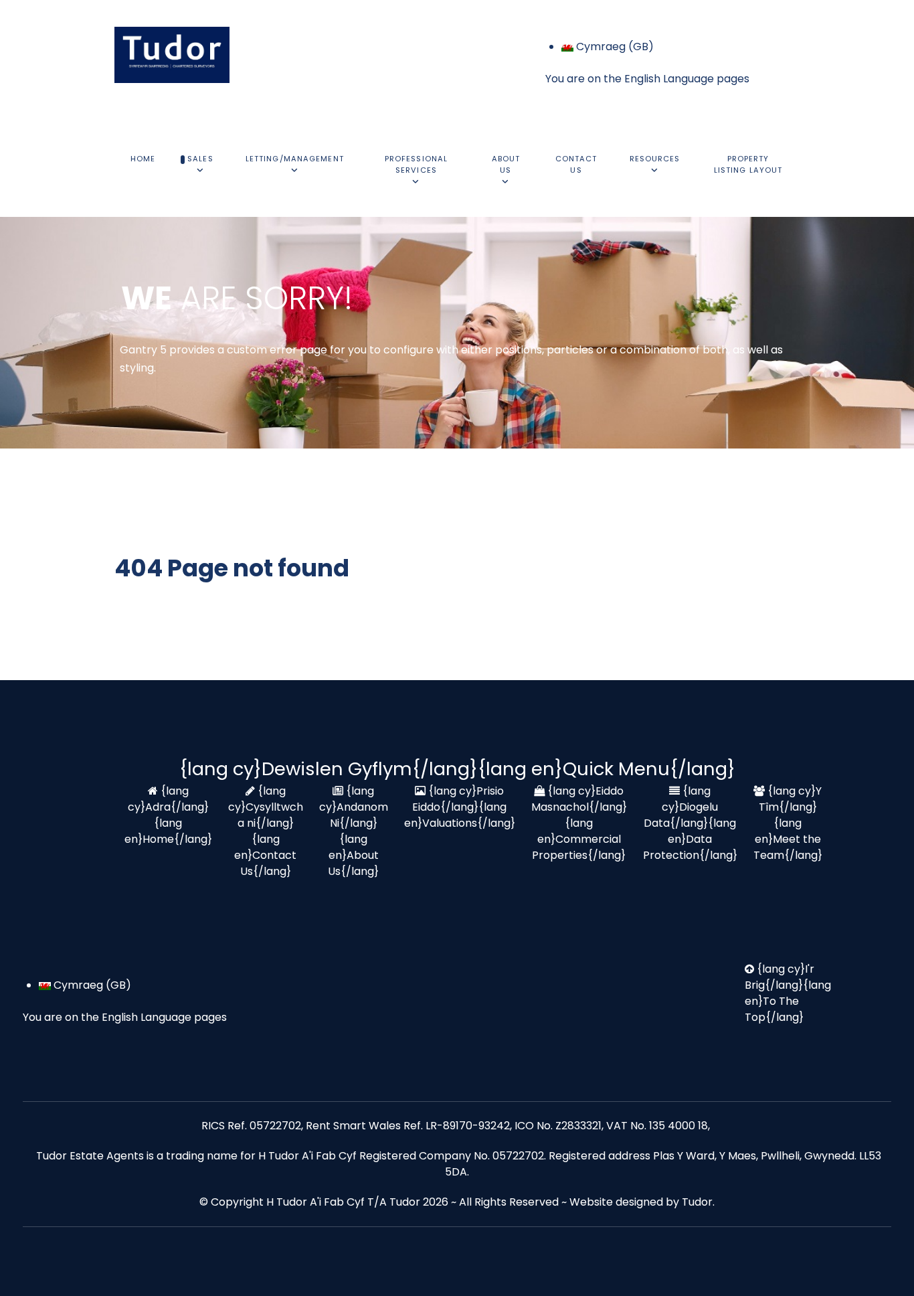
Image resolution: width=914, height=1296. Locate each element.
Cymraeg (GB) (613, 46)
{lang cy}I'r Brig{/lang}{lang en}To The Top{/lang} (788, 993)
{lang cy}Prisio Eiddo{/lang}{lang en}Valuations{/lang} (459, 807)
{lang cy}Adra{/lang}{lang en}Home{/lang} (168, 815)
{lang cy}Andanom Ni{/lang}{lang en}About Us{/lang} (353, 831)
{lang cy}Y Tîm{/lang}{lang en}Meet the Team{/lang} (787, 823)
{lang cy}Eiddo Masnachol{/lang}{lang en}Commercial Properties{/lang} (579, 823)
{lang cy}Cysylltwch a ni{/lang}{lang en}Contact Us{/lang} (265, 831)
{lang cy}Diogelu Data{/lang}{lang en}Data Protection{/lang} (690, 823)
